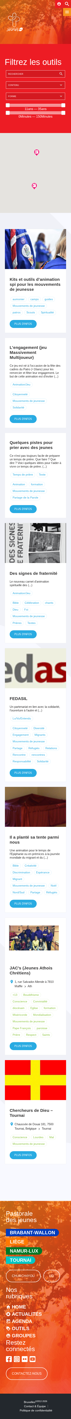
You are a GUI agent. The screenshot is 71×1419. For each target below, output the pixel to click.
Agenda (22, 1321)
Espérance (43, 872)
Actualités (27, 1314)
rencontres (38, 754)
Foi (26, 609)
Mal (51, 1137)
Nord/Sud (18, 892)
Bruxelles (35, 1402)
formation (37, 484)
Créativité (30, 865)
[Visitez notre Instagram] (17, 1359)
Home (19, 1307)
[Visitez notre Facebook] (9, 1359)
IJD (51, 1276)
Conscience (20, 1001)
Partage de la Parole (25, 497)
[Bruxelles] (14, 31)
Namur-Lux (24, 1251)
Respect (31, 1034)
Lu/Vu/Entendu (22, 718)
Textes (31, 623)
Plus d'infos (23, 323)
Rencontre (19, 754)
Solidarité (18, 407)
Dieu (15, 609)
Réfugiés (33, 748)
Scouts (30, 312)
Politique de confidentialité (36, 1410)
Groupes (24, 1335)
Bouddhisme (31, 994)
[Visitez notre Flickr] (25, 1359)
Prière (16, 1034)
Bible (16, 602)
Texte (42, 474)
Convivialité (40, 1001)
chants (49, 602)
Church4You (23, 1276)
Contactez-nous (27, 1373)
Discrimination (21, 872)
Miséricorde (20, 1014)
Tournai (20, 1260)
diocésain (18, 1008)
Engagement (21, 734)
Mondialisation (42, 1014)
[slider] (8, 105)
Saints (46, 1034)
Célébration (32, 602)
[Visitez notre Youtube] (33, 1359)
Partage (17, 748)
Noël (53, 885)
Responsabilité (22, 761)
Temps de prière (23, 474)
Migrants (40, 734)
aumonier (18, 299)
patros (17, 312)
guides (49, 299)
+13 (15, 994)
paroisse (42, 1028)
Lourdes (38, 1137)
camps (34, 299)
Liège (17, 1241)
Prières (17, 623)
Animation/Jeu (21, 384)
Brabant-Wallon (32, 1232)
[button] (36, 152)
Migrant (17, 879)
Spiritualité (47, 312)
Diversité (39, 728)
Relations (51, 748)
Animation (19, 484)
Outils (20, 1328)
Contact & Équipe (35, 1406)
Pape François (22, 1028)
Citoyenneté (20, 394)
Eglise (34, 1008)
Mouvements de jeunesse (29, 305)
